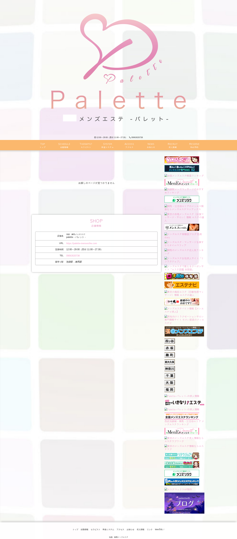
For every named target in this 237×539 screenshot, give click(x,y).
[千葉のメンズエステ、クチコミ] (169, 374)
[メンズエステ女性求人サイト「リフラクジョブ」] (184, 259)
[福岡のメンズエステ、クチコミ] (169, 388)
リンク (150, 529)
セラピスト (95, 529)
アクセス (120, 529)
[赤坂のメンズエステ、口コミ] (169, 347)
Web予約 (159, 529)
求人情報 (140, 529)
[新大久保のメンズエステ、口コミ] (169, 361)
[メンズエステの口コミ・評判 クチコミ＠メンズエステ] (184, 327)
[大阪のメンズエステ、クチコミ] (169, 381)
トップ (75, 529)
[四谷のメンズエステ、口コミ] (169, 340)
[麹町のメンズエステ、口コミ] (169, 354)
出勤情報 (84, 529)
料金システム (108, 529)
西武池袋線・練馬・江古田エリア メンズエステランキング (184, 422)
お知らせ (130, 529)
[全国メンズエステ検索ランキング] (184, 175)
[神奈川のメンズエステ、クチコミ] (169, 367)
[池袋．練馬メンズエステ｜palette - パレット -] (118, 67)
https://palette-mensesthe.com (81, 243)
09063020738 (137, 137)
